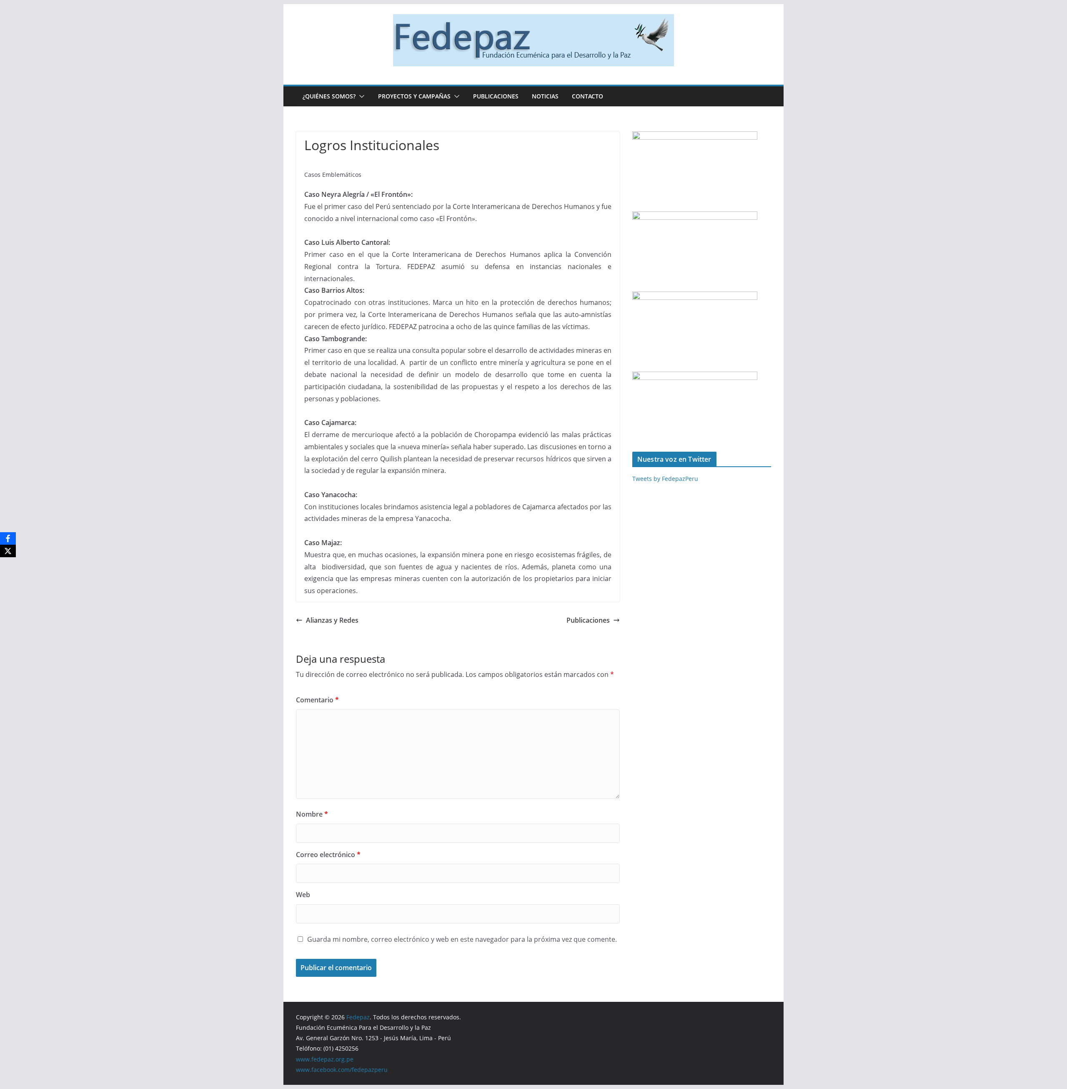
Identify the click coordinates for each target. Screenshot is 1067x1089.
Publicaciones (495, 96)
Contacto (587, 96)
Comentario (317, 699)
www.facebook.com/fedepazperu (342, 1070)
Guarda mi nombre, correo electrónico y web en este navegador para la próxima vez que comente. (462, 939)
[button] (360, 96)
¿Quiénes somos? (329, 96)
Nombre (312, 814)
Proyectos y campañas (414, 96)
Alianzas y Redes (332, 620)
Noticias (545, 96)
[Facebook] (8, 538)
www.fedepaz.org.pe (324, 1059)
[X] (8, 551)
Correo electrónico (328, 854)
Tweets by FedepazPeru (665, 479)
